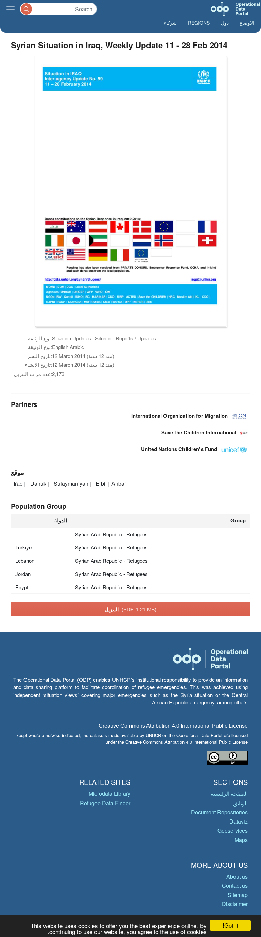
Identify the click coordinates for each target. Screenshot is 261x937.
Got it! (230, 925)
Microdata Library (109, 793)
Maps (241, 840)
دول (225, 22)
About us (237, 876)
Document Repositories (219, 812)
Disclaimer (235, 904)
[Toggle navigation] (10, 9)
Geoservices (233, 830)
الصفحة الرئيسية (229, 793)
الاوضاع (247, 22)
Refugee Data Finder (105, 803)
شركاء (170, 22)
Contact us (235, 885)
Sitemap (238, 895)
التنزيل (131, 609)
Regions (199, 22)
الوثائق (240, 803)
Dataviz (238, 821)
